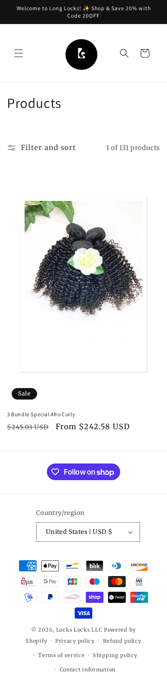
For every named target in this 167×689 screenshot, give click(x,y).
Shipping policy (115, 655)
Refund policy (122, 641)
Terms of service (61, 655)
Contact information (88, 669)
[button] (18, 53)
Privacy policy (75, 641)
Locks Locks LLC (80, 629)
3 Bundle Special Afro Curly (41, 414)
